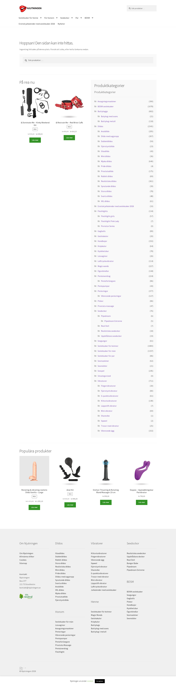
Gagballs (102, 231)
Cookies (22, 560)
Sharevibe (105, 415)
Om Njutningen (26, 553)
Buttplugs (95, 625)
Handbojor (102, 241)
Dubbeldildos (107, 141)
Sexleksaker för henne (28, 18)
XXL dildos (105, 201)
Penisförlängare (108, 281)
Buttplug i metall (98, 631)
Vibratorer (102, 381)
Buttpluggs (103, 111)
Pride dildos (106, 166)
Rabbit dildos (107, 176)
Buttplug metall (108, 121)
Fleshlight (59, 651)
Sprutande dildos (108, 186)
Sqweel (104, 421)
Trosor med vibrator (110, 426)
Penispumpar (104, 286)
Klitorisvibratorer (109, 400)
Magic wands (103, 266)
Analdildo (105, 131)
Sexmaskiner (103, 361)
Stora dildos (106, 191)
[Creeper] (88, 669)
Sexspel (101, 371)
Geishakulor (103, 236)
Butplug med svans (109, 116)
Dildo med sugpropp (110, 136)
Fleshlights (103, 211)
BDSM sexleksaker (106, 106)
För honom (49, 18)
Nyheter (61, 23)
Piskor (100, 301)
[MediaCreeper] (88, 667)
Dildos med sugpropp (64, 576)
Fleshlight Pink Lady (110, 221)
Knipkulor (102, 246)
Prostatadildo (107, 171)
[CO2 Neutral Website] (34, 596)
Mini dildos (105, 156)
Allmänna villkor (26, 556)
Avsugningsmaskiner (107, 101)
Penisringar (103, 291)
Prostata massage (106, 306)
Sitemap (23, 563)
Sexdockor (64, 18)
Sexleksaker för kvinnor (108, 346)
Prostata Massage (63, 645)
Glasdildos (59, 553)
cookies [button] (90, 681)
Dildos (100, 126)
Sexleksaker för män (107, 351)
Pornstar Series (108, 226)
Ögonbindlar (103, 271)
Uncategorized (104, 376)
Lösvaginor (102, 256)
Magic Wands (96, 615)
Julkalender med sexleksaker (103, 590)
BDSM (87, 18)
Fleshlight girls (108, 216)
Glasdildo (105, 151)
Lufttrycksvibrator (106, 261)
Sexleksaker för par (106, 356)
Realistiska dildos (108, 181)
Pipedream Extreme (113, 321)
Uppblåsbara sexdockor (111, 336)
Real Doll (105, 326)
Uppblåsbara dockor (136, 556)
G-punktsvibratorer (109, 396)
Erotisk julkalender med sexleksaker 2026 (37, 23)
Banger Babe (132, 563)
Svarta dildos (106, 196)
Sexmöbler (102, 366)
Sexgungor (102, 341)
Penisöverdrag (104, 276)
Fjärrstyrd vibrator (109, 391)
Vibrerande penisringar (111, 296)
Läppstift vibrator (109, 406)
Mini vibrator (106, 411)
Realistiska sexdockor (110, 331)
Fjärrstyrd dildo (107, 146)
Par (77, 18)
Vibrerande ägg (107, 430)
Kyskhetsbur (103, 251)
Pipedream (106, 316)
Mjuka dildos (106, 161)
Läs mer (35, 140)
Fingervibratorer (108, 386)
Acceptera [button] (99, 681)
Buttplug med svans (100, 628)
